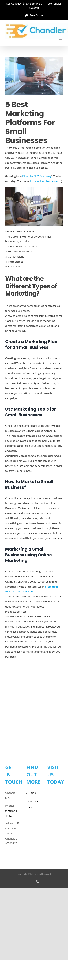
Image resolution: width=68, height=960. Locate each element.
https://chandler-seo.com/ (45, 181)
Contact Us (33, 804)
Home (32, 792)
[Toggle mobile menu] (61, 41)
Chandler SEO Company (36, 176)
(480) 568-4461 (32, 3)
